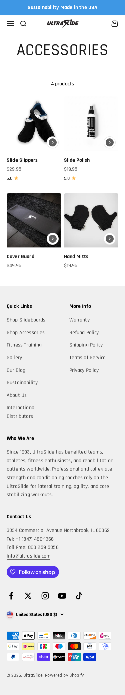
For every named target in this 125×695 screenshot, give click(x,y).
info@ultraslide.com (28, 556)
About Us (17, 395)
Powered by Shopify (64, 675)
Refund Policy (84, 332)
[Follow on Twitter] (28, 595)
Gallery (14, 357)
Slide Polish (77, 160)
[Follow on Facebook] (11, 595)
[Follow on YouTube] (62, 595)
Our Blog (16, 370)
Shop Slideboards (26, 319)
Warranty (79, 319)
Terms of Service (87, 357)
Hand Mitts (76, 256)
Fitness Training (24, 345)
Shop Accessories (26, 332)
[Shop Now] (53, 142)
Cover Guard (20, 256)
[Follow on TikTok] (79, 595)
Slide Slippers (22, 160)
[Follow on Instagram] (45, 595)
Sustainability (22, 382)
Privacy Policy (84, 370)
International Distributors (21, 412)
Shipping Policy (86, 345)
